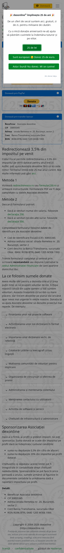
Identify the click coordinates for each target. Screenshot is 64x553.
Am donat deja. (51, 76)
